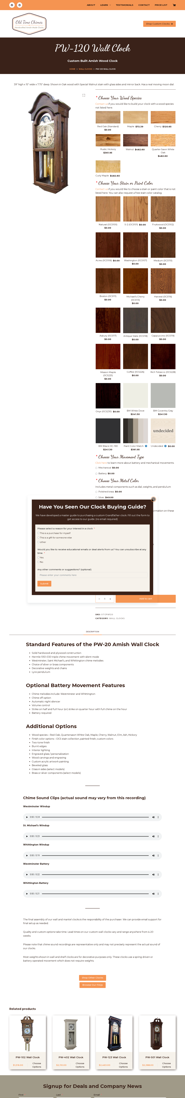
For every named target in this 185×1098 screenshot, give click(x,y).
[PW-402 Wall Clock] (70, 1033)
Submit (44, 583)
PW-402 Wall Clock (71, 1057)
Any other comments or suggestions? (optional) (64, 569)
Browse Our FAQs (92, 984)
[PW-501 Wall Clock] (157, 1033)
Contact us (101, 104)
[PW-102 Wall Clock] (27, 1033)
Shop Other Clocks (92, 977)
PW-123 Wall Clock (114, 1057)
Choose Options (36, 1065)
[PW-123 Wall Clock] (114, 1033)
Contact (144, 5)
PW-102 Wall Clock (28, 1057)
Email (97, 1094)
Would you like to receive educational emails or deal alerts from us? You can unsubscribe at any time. (91, 551)
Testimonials (124, 5)
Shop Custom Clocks (158, 23)
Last (58, 1094)
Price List (161, 5)
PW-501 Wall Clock (157, 1057)
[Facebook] (12, 5)
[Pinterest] (19, 5)
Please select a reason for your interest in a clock (65, 528)
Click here (101, 463)
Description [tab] (92, 632)
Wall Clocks (117, 618)
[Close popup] (153, 499)
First (20, 1094)
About (91, 5)
